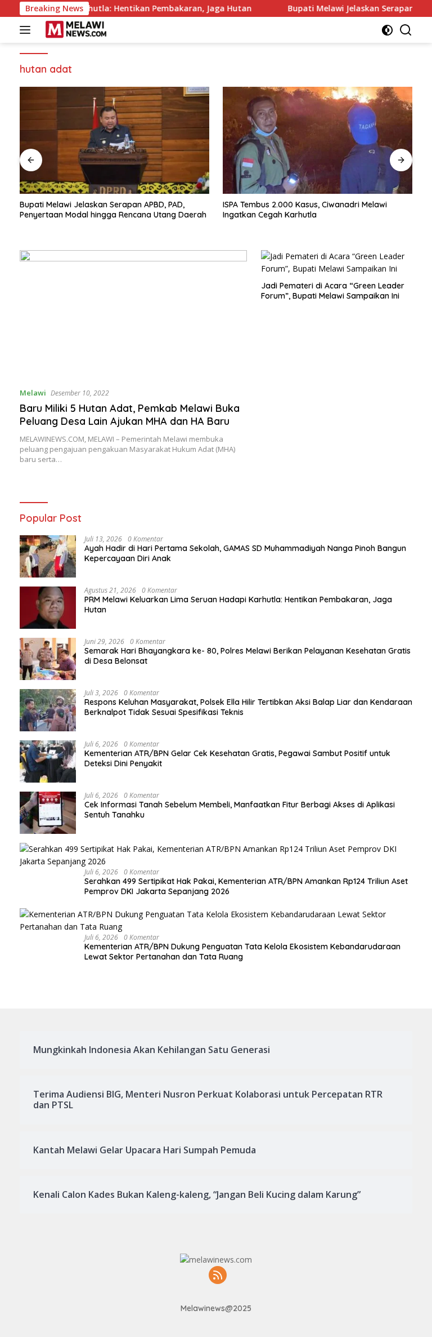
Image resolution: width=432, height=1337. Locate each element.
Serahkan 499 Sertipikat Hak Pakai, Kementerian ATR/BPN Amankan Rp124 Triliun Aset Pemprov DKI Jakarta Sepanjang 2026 (246, 886)
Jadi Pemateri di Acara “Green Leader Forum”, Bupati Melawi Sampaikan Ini (332, 291)
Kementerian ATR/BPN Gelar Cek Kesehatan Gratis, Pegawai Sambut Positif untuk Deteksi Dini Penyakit (237, 758)
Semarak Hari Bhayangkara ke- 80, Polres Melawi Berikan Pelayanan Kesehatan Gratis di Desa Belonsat (247, 656)
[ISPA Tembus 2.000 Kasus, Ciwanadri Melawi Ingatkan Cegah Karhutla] (317, 140)
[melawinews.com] (74, 29)
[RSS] (218, 1276)
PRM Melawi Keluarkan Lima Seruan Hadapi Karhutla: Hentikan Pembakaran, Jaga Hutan (238, 604)
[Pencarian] (405, 30)
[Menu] (27, 29)
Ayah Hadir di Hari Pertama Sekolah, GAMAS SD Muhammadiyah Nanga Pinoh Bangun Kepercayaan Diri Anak (245, 553)
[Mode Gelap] (387, 30)
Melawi (33, 393)
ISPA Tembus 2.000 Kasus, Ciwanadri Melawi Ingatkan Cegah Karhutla (305, 209)
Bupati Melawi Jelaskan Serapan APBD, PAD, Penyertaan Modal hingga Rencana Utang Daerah (113, 209)
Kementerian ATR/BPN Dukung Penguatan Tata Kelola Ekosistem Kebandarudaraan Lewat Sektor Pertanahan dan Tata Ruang (242, 951)
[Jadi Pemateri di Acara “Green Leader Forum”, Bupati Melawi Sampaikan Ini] (336, 263)
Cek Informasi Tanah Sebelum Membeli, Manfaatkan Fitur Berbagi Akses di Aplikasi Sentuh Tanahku (239, 809)
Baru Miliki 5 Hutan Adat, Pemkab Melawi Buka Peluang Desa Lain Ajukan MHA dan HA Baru (130, 415)
